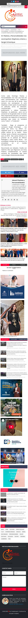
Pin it (9, 176)
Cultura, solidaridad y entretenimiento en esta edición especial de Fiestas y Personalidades (16, 519)
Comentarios (23, 339)
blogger (5, 264)
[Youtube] (9, 1)
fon (9, 538)
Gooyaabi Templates (14, 613)
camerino (7, 29)
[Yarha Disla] (14, 616)
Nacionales (4, 534)
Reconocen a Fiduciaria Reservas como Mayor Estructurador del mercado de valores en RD (13, 259)
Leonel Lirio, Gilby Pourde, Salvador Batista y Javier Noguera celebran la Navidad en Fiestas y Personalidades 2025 (14, 245)
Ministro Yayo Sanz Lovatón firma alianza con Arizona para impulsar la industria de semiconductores (16, 352)
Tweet (9, 172)
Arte (2, 529)
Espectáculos (14, 29)
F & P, (13, 47)
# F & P (20, 159)
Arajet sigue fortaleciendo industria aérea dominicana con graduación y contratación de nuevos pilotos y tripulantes (17, 374)
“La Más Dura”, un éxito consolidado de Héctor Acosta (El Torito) (16, 493)
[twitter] (14, 1)
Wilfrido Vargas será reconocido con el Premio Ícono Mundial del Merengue (16, 512)
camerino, (3, 47)
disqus (13, 264)
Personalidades (4, 31)
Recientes (5, 339)
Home (2, 29)
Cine (7, 529)
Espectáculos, (9, 47)
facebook (22, 264)
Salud (21, 534)
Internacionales (10, 531)
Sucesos (10, 536)
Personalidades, (18, 47)
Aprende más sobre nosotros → (16, 604)
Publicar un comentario (7, 270)
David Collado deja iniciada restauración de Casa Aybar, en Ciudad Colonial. (16, 359)
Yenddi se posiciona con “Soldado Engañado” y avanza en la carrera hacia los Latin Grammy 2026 (16, 500)
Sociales (3, 536)
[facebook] (11, 1)
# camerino (7, 159)
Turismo (22, 536)
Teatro (17, 536)
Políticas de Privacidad (7, 563)
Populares (14, 339)
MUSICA (19, 531)
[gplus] (16, 1)
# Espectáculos (14, 159)
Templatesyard (14, 611)
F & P (19, 29)
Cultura (12, 529)
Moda (23, 531)
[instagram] (18, 1)
